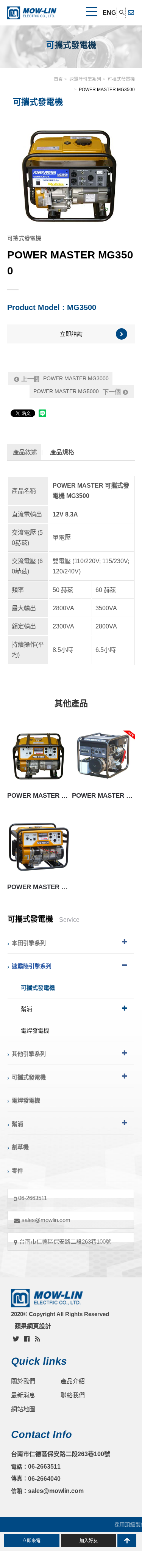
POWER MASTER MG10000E (103, 795)
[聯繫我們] (131, 13)
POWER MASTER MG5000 (77, 391)
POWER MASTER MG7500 (38, 795)
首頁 (58, 79)
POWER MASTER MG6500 (38, 887)
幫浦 (26, 1009)
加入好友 (89, 1540)
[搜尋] (122, 13)
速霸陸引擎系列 (85, 79)
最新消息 (23, 1395)
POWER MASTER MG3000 (65, 378)
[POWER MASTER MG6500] (38, 846)
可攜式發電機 (121, 79)
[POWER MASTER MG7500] (38, 755)
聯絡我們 (73, 1395)
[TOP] (126, 1540)
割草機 (20, 1147)
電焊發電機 (35, 1030)
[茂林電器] (31, 12)
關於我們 (23, 1381)
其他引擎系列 (29, 1053)
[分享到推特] (16, 1338)
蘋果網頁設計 (33, 1326)
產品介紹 (73, 1381)
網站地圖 (23, 1409)
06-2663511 (32, 1198)
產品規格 (62, 452)
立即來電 (31, 1540)
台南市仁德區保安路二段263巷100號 (65, 1241)
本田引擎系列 (29, 943)
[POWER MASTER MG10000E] (103, 755)
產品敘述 (25, 452)
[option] (71, 176)
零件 (17, 1170)
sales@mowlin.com (46, 1220)
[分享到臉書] (27, 1338)
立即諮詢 (71, 334)
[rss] (37, 1338)
